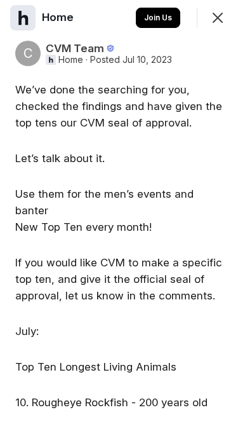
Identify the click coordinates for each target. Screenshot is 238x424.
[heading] (59, 17)
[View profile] (23, 18)
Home (70, 60)
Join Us (158, 17)
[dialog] (119, 212)
